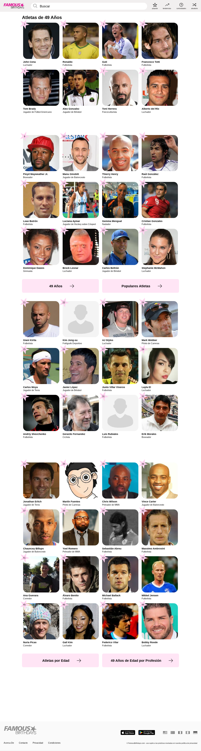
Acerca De (9, 743)
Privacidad (38, 743)
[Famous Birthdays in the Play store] (146, 732)
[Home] (51, 730)
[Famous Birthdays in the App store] (128, 732)
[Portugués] (173, 732)
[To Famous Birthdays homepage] (14, 6)
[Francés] (180, 732)
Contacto (23, 743)
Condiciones (54, 743)
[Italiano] (188, 732)
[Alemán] (195, 732)
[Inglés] (165, 732)
